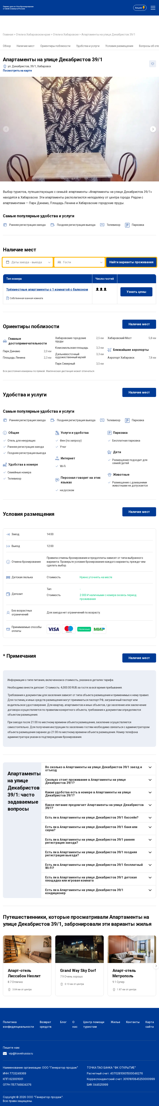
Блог (63, 1022)
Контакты (133, 1022)
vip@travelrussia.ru (21, 1053)
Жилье (115, 1022)
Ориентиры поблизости (55, 45)
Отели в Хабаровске (66, 34)
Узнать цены (136, 292)
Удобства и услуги (87, 45)
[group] (79, 129)
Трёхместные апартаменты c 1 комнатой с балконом (47, 289)
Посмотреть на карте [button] (17, 70)
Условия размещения (119, 45)
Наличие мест (26, 45)
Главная (8, 34)
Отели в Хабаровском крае (33, 34)
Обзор (7, 45)
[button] (153, 129)
